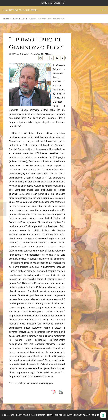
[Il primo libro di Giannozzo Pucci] (40, 58)
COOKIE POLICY (99, 415)
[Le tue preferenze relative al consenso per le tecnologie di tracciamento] (103, 415)
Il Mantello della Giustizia (20, 10)
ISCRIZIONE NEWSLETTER (53, 3)
